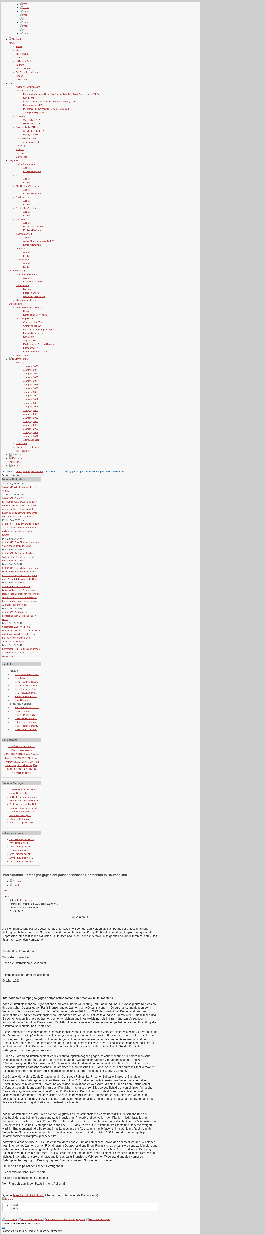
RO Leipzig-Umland (33, 226)
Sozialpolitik (29, 337)
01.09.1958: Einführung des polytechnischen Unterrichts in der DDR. (19, 616)
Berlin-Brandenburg (26, 164)
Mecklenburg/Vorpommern (29, 186)
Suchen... (6, 475)
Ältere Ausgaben (31, 440)
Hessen (20, 175)
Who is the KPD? (31, 123)
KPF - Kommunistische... (27, 674)
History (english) (31, 134)
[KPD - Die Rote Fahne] (30, 1219)
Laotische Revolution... (26, 729)
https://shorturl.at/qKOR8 (28, 1195)
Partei (19, 46)
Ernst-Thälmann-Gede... (26, 685)
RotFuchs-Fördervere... (26, 696)
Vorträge (20, 65)
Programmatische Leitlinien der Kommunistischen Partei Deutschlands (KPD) (61, 94)
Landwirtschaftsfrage (33, 333)
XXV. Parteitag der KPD (20, 854)
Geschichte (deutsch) (33, 131)
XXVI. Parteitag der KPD (21, 861)
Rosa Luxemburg (26, 746)
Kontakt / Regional (32, 171)
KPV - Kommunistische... (27, 707)
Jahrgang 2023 (30, 377)
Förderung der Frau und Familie (38, 344)
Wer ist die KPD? (31, 120)
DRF (25, 768)
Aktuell (26, 168)
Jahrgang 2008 (30, 432)
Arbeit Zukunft (21, 678)
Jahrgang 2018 (30, 395)
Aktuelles (27, 278)
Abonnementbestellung (27, 447)
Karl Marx (28, 289)
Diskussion (21, 79)
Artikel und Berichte (25, 61)
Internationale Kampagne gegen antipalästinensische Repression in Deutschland (64, 875)
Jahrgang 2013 (30, 414)
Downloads (21, 157)
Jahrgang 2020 (30, 388)
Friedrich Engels (31, 293)
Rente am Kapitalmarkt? (21, 822)
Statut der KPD (30, 98)
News (26, 311)
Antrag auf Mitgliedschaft (28, 87)
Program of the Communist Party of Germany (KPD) (48, 109)
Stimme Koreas (22, 711)
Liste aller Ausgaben (33, 281)
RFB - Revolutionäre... (26, 693)
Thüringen (21, 249)
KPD (28, 758)
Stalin (28, 754)
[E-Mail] (14, 885)
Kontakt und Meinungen (35, 315)
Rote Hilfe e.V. (22, 700)
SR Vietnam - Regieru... (26, 722)
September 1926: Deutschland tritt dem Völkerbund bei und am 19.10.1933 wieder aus (21, 653)
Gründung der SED (32, 322)
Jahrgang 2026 (30, 366)
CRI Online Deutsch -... (26, 718)
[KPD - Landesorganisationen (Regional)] (64, 1219)
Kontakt (27, 182)
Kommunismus (21, 750)
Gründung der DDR (32, 326)
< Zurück (14, 1205)
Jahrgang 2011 (30, 421)
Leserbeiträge (23, 68)
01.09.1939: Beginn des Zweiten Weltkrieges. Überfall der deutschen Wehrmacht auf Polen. (19, 557)
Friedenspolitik (30, 348)
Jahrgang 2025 (30, 370)
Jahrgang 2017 (30, 399)
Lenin (17, 762)
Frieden (13, 746)
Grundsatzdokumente (26, 90)
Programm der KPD (32, 105)
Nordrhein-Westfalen (26, 208)
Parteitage (21, 145)
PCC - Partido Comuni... (26, 726)
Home (19, 471)
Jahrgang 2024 (30, 374)
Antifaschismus (14, 753)
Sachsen (20, 219)
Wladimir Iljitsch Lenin (34, 296)
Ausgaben (21, 362)
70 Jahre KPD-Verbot (19, 819)
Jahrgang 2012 (30, 418)
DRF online (21, 443)
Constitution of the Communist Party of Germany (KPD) (50, 102)
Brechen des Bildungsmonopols (39, 329)
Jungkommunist (31, 142)
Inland (19, 50)
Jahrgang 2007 (30, 436)
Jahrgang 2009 (30, 429)
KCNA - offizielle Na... (25, 715)
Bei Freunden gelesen (27, 72)
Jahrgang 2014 (30, 410)
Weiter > (14, 1208)
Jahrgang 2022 (30, 381)
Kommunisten (21, 773)
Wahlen (20, 149)
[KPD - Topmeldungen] (98, 1219)
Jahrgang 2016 (30, 403)
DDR (31, 762)
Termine (20, 153)
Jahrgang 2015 (30, 406)
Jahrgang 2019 (30, 392)
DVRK (19, 57)
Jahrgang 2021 (30, 385)
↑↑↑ (3, 1227)
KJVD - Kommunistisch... (27, 682)
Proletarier (18, 757)
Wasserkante (22, 259)
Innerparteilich (23, 355)
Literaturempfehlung (26, 300)
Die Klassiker (22, 285)
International (22, 54)
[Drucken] (15, 881)
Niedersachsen (23, 197)
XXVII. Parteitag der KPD (21, 858)
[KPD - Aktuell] (9, 1219)
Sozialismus (24, 765)
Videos (19, 76)
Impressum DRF (24, 451)
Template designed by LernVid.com (45, 1231)
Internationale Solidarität (35, 351)
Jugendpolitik (29, 340)
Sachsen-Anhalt (24, 234)
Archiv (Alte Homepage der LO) (38, 241)
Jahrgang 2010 (30, 425)
